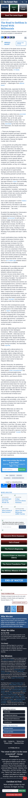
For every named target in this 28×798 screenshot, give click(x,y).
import (15, 181)
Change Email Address (10, 715)
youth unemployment (15, 370)
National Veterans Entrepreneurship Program (12, 695)
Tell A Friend (14, 542)
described (8, 124)
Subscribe (5, 7)
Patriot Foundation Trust (17, 683)
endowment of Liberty (8, 660)
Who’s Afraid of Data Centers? (7, 511)
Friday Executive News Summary (20, 500)
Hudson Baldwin (19, 508)
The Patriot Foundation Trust (14, 564)
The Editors (18, 497)
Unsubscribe (8, 722)
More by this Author (20, 43)
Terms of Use (20, 741)
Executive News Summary (14, 536)
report (8, 311)
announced (11, 218)
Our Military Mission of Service (14, 571)
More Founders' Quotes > (19, 602)
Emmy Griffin (5, 508)
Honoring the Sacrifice (14, 691)
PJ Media (16, 70)
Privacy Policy (8, 743)
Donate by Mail (8, 732)
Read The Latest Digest (14, 15)
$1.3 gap (11, 260)
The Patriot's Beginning (14, 549)
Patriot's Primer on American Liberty (14, 556)
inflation (24, 201)
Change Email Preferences (12, 719)
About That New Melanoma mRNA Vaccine (20, 512)
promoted (23, 114)
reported (7, 345)
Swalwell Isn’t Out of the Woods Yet (6, 500)
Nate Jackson (5, 497)
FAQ (5, 741)
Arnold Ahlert (7, 43)
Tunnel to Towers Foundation (10, 694)
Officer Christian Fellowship (18, 697)
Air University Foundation (7, 699)
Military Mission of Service (15, 684)
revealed (11, 299)
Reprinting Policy (19, 743)
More (21, 626)
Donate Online (8, 728)
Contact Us (11, 741)
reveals (18, 432)
